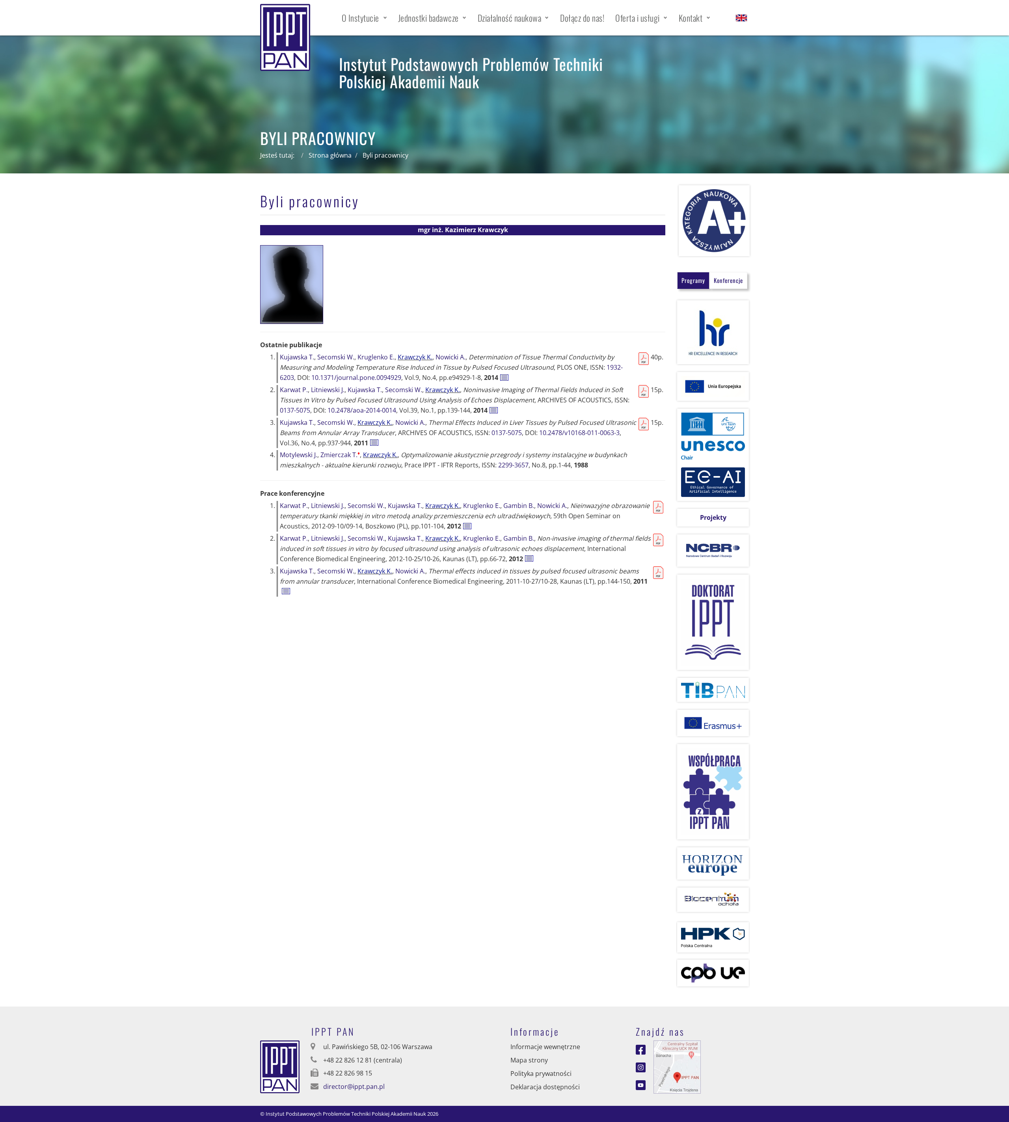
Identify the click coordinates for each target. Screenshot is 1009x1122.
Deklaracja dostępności (545, 1087)
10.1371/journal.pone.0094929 (356, 377)
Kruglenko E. (376, 357)
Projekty (713, 517)
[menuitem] (364, 18)
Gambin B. (518, 505)
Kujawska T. (297, 357)
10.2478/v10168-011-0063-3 (579, 432)
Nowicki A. (450, 357)
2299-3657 (513, 465)
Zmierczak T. (340, 454)
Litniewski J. (327, 389)
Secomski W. (335, 357)
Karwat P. (294, 389)
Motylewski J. (298, 454)
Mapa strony (529, 1060)
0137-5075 (295, 410)
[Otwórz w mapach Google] (677, 1066)
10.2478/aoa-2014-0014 (362, 410)
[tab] (693, 280)
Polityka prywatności (541, 1073)
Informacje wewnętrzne (545, 1046)
